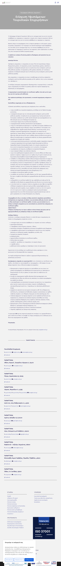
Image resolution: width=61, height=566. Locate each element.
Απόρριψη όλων (19, 559)
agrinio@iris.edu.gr (17, 420)
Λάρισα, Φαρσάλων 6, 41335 (13, 389)
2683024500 (8, 461)
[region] (19, 551)
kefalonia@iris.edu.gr (18, 447)
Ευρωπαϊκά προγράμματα (40, 496)
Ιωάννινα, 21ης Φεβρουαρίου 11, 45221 (16, 403)
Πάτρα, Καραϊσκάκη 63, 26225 (13, 376)
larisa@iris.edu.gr (33, 392)
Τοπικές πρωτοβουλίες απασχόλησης (43, 498)
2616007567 (8, 379)
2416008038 (24, 392)
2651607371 (16, 406)
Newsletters (37, 502)
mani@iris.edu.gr (17, 474)
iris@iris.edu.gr (17, 352)
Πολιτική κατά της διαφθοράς (14, 509)
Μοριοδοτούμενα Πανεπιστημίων (15, 525)
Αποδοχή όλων (29, 559)
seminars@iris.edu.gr (27, 352)
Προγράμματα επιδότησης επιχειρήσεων (30, 12)
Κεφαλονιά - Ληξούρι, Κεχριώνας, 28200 (17, 444)
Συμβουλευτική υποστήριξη (40, 500)
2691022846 (8, 434)
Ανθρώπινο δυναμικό (12, 498)
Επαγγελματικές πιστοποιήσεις (14, 523)
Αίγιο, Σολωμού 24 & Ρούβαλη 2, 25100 (16, 431)
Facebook (7, 355)
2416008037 (16, 392)
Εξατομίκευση (9, 559)
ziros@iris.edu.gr (17, 461)
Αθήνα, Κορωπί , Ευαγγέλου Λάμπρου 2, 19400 (19, 362)
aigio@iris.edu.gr (43, 329)
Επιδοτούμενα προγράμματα (14, 521)
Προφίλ (9, 496)
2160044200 (8, 365)
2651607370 (8, 406)
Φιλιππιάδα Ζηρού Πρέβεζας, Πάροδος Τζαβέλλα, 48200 (22, 458)
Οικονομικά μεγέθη (12, 500)
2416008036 (8, 392)
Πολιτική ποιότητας (12, 504)
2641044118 (8, 420)
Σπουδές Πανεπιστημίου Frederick (15, 527)
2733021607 (8, 474)
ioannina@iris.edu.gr (25, 406)
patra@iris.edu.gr (17, 379)
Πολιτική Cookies (11, 502)
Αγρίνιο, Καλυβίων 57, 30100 (13, 417)
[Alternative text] (6, 2)
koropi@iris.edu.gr (17, 365)
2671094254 (8, 447)
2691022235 (16, 434)
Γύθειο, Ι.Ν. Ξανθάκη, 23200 (12, 471)
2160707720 (8, 352)
